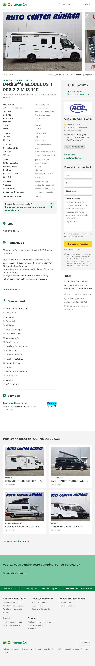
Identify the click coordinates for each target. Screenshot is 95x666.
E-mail (69, 183)
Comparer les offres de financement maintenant (78, 92)
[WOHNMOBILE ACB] (78, 108)
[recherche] (54, 4)
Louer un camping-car (12, 622)
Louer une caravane (11, 625)
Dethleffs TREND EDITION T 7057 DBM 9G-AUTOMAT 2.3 (39, 481)
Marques (6, 612)
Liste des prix (37, 606)
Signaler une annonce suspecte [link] (76, 307)
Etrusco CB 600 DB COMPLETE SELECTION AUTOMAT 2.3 (39, 526)
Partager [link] (77, 75)
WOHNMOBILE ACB (78, 119)
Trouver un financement (15, 403)
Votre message (73, 199)
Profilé (30, 80)
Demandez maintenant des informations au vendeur (25, 208)
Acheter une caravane (12, 609)
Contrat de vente (35, 625)
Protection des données (45, 649)
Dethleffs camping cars (14, 541)
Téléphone (71, 191)
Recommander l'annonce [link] (79, 294)
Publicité (32, 628)
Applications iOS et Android (39, 622)
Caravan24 (7, 589)
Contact (6, 652)
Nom (68, 175)
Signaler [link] (88, 75)
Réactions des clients (41, 609)
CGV (69, 249)
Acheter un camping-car (13, 606)
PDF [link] (67, 75)
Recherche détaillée (11, 603)
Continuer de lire (11, 289)
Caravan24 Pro (65, 603)
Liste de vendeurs (67, 606)
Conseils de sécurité (73, 649)
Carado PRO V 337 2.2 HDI (66, 526)
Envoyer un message (78, 244)
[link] (24, 466)
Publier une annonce (13, 573)
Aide (86, 649)
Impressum (27, 649)
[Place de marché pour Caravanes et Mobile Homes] (15, 4)
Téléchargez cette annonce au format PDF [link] (75, 300)
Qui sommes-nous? (11, 649)
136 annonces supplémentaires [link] (72, 156)
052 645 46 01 (76, 147)
